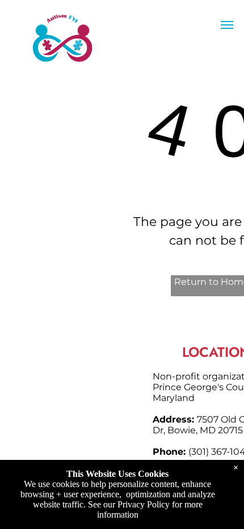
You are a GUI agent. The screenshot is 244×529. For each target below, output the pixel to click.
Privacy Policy (143, 504)
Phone (168, 451)
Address (172, 419)
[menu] (227, 25)
